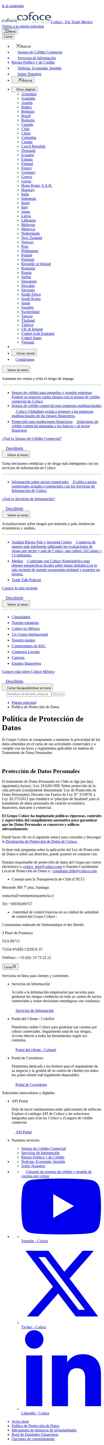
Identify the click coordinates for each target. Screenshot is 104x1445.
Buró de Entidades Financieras (35, 1434)
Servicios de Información (40, 1153)
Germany (28, 172)
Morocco (28, 229)
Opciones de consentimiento (33, 1439)
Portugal (27, 259)
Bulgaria (27, 120)
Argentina (29, 94)
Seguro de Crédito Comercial (43, 1148)
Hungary (28, 190)
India (25, 194)
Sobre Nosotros (33, 1166)
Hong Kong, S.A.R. (36, 185)
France (26, 168)
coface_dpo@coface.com (42, 867)
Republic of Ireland (36, 264)
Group (26, 181)
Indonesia (28, 198)
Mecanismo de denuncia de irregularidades (44, 1430)
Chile (25, 129)
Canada (27, 124)
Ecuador (27, 155)
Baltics (26, 107)
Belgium (27, 111)
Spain (25, 303)
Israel (25, 203)
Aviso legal (20, 1421)
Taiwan (27, 316)
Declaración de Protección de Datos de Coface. (42, 841)
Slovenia (28, 290)
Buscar (58, 694)
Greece (26, 177)
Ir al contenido (13, 6)
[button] (21, 46)
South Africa (31, 294)
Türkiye (27, 325)
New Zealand (31, 238)
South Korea (31, 299)
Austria (26, 103)
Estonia (27, 159)
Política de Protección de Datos (35, 1426)
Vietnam (27, 342)
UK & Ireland (32, 329)
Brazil (25, 116)
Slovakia (28, 286)
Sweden (27, 307)
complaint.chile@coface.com (74, 871)
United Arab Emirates (37, 333)
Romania (28, 268)
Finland (27, 164)
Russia (26, 273)
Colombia (28, 137)
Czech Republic (33, 146)
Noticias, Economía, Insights (43, 1161)
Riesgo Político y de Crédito (42, 1157)
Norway (27, 242)
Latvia (26, 216)
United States (31, 338)
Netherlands (30, 233)
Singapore (29, 281)
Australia (28, 98)
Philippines (29, 251)
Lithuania (28, 220)
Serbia (26, 277)
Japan (25, 212)
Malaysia (28, 225)
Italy (24, 207)
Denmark (28, 151)
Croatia (26, 142)
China (25, 133)
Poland (26, 255)
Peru (24, 246)
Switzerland (30, 312)
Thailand (28, 320)
